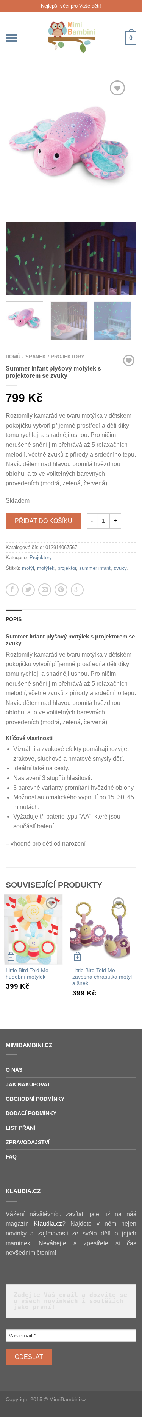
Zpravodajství (28, 1142)
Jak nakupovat (28, 1085)
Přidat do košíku (43, 521)
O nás (14, 1070)
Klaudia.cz (48, 1223)
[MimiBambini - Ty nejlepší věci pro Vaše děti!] (72, 35)
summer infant (95, 568)
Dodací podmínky (31, 1113)
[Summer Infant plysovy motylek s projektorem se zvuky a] (71, 145)
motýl (28, 568)
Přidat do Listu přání (117, 87)
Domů (13, 357)
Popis (14, 619)
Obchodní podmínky (35, 1099)
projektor (67, 568)
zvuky (120, 568)
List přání (20, 1128)
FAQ (11, 1157)
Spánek (35, 357)
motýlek (46, 568)
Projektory (67, 357)
